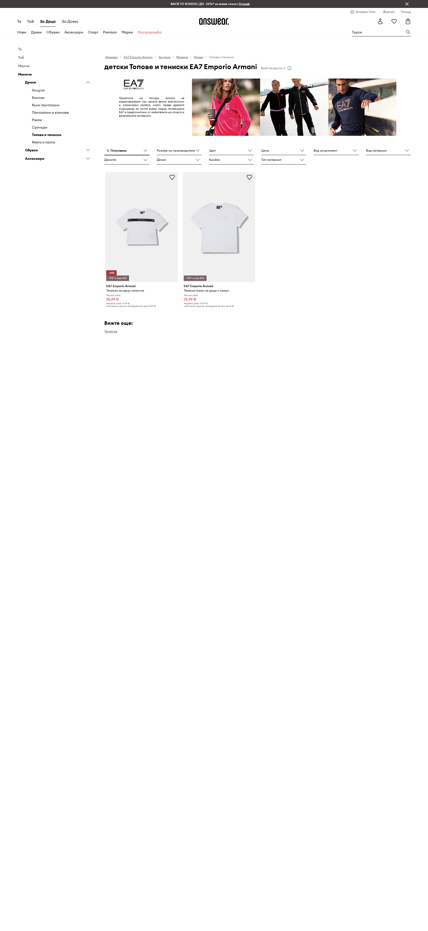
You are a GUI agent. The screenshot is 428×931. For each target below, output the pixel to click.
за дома (70, 21)
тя (19, 21)
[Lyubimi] (394, 21)
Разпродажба (149, 32)
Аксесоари (73, 32)
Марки (127, 32)
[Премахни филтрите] (407, 4)
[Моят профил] (380, 21)
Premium (110, 32)
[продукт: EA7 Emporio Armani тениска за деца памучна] (141, 227)
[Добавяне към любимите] (172, 177)
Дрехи (36, 32)
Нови (21, 32)
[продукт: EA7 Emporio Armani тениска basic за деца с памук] (219, 227)
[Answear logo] (214, 21)
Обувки (53, 32)
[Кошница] (408, 21)
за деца (48, 21)
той (30, 21)
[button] (126, 151)
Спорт (93, 32)
